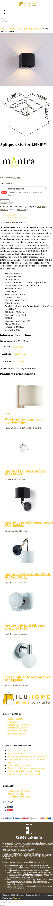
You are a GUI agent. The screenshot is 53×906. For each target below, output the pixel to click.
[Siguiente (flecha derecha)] (4, 905)
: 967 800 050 (18, 791)
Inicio (2, 28)
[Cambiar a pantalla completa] (4, 902)
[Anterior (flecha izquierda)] (1, 905)
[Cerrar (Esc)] (9, 902)
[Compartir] (6, 902)
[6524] (26, 85)
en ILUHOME (18, 797)
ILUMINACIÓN (14, 28)
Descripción (10, 214)
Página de (16, 794)
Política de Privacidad (17, 730)
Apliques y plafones (32, 28)
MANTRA (21, 209)
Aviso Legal (12, 722)
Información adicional (15, 217)
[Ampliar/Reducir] (1, 902)
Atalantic (16, 898)
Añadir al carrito (6, 204)
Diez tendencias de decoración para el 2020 (27, 756)
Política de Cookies (16, 733)
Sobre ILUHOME (15, 719)
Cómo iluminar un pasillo (19, 765)
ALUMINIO (18, 361)
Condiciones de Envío (17, 728)
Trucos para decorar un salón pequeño (26, 768)
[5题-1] (26, 139)
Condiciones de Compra (18, 725)
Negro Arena (19, 354)
